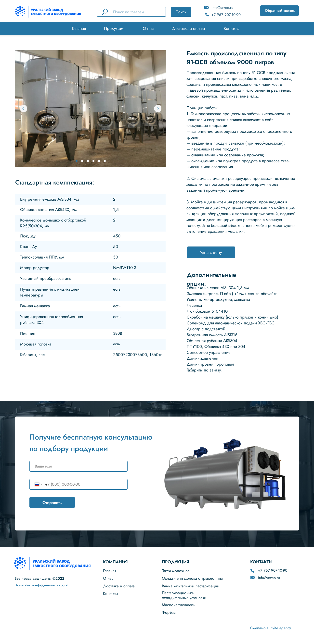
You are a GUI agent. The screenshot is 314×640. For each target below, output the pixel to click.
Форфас (169, 612)
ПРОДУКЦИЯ (175, 562)
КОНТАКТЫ (261, 562)
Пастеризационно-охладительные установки (184, 595)
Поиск (181, 12)
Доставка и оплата (188, 28)
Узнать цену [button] (211, 252)
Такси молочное (176, 571)
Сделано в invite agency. (271, 628)
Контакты (231, 28)
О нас (148, 28)
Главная (79, 28)
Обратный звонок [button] (280, 10)
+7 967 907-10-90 (226, 14)
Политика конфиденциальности (40, 585)
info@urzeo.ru (222, 7)
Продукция (114, 28)
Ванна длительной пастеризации (190, 586)
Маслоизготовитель (178, 605)
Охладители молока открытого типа (192, 578)
